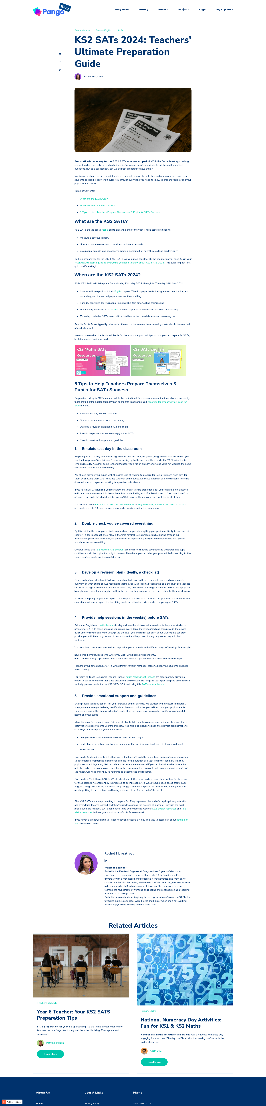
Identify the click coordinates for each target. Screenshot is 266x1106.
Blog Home (122, 9)
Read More (50, 1054)
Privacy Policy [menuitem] (92, 1103)
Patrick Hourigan (55, 1043)
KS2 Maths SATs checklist (110, 549)
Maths (114, 309)
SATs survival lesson (153, 684)
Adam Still (155, 1051)
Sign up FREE (224, 9)
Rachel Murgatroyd (94, 76)
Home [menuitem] (39, 1103)
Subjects (183, 9)
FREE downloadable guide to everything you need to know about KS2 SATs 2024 (119, 262)
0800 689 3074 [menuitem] (142, 1103)
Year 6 (104, 229)
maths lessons (107, 625)
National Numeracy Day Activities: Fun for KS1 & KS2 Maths (181, 1023)
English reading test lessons (139, 677)
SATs (120, 30)
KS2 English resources (164, 808)
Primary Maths (82, 30)
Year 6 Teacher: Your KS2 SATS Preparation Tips (73, 1015)
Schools (163, 9)
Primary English (103, 30)
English (118, 291)
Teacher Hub (44, 1003)
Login (202, 9)
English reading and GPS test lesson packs (161, 504)
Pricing (143, 9)
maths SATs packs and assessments (114, 504)
